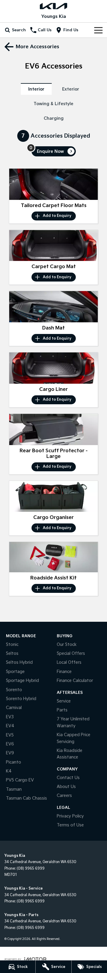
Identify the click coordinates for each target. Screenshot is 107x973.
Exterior (70, 89)
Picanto (13, 762)
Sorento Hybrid (21, 698)
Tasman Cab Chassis (26, 798)
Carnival (14, 707)
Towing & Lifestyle (53, 103)
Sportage (15, 671)
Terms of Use (70, 825)
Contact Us (68, 777)
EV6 (10, 744)
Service (64, 701)
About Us (66, 786)
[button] (53, 184)
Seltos (12, 653)
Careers (64, 795)
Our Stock (67, 644)
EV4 (10, 725)
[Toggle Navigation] (98, 30)
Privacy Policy (70, 816)
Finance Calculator (75, 680)
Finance (64, 671)
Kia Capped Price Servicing (73, 738)
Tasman (14, 789)
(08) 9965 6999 (31, 868)
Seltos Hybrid (19, 662)
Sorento (14, 689)
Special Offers (71, 653)
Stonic (12, 644)
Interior (36, 89)
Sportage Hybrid (22, 680)
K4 (9, 771)
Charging (54, 118)
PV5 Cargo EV (20, 780)
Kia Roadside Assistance (69, 754)
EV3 (10, 716)
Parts (62, 710)
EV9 (10, 753)
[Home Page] (53, 6)
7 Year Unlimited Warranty (73, 722)
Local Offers (69, 662)
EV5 (10, 735)
